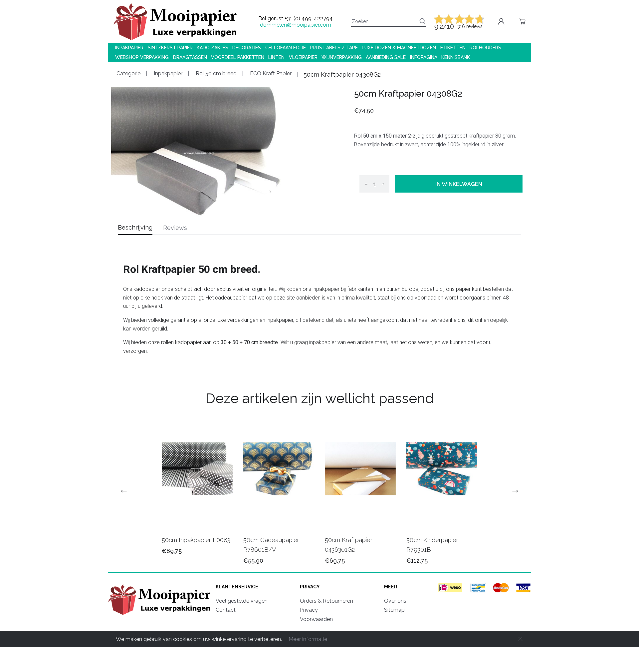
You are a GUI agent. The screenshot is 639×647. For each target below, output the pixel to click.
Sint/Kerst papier (170, 47)
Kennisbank (455, 57)
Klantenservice (237, 586)
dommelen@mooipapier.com (295, 25)
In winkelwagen (458, 184)
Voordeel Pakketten (237, 57)
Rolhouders (485, 47)
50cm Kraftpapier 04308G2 (342, 74)
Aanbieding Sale (386, 57)
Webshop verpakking (142, 57)
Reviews (175, 227)
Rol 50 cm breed (215, 73)
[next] (513, 491)
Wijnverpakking (341, 57)
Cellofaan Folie (285, 47)
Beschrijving (135, 227)
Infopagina (423, 57)
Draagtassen (190, 57)
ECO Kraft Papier (270, 73)
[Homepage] (160, 616)
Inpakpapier (129, 47)
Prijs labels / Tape (334, 47)
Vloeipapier (303, 57)
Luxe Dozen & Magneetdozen (399, 47)
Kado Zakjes (212, 47)
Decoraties (246, 47)
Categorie (128, 73)
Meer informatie (308, 639)
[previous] (126, 491)
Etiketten (453, 47)
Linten (276, 57)
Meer (390, 586)
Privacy (310, 586)
